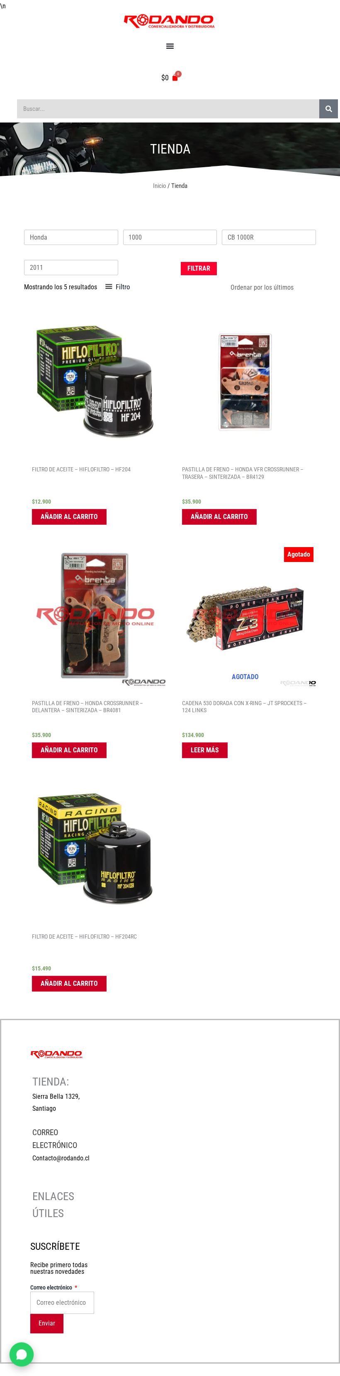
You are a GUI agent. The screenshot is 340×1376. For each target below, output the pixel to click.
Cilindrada (135, 224)
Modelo (230, 224)
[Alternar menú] (170, 46)
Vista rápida (95, 454)
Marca (31, 224)
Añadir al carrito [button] (69, 517)
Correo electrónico (51, 1287)
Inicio (159, 186)
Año (28, 254)
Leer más (205, 750)
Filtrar (198, 268)
